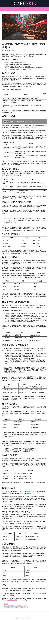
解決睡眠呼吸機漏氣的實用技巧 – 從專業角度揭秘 (16, 608)
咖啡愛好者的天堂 (30, 491)
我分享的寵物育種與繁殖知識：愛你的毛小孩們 (15, 606)
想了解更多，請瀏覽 (12, 600)
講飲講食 (6, 604)
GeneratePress (32, 618)
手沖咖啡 (21, 54)
